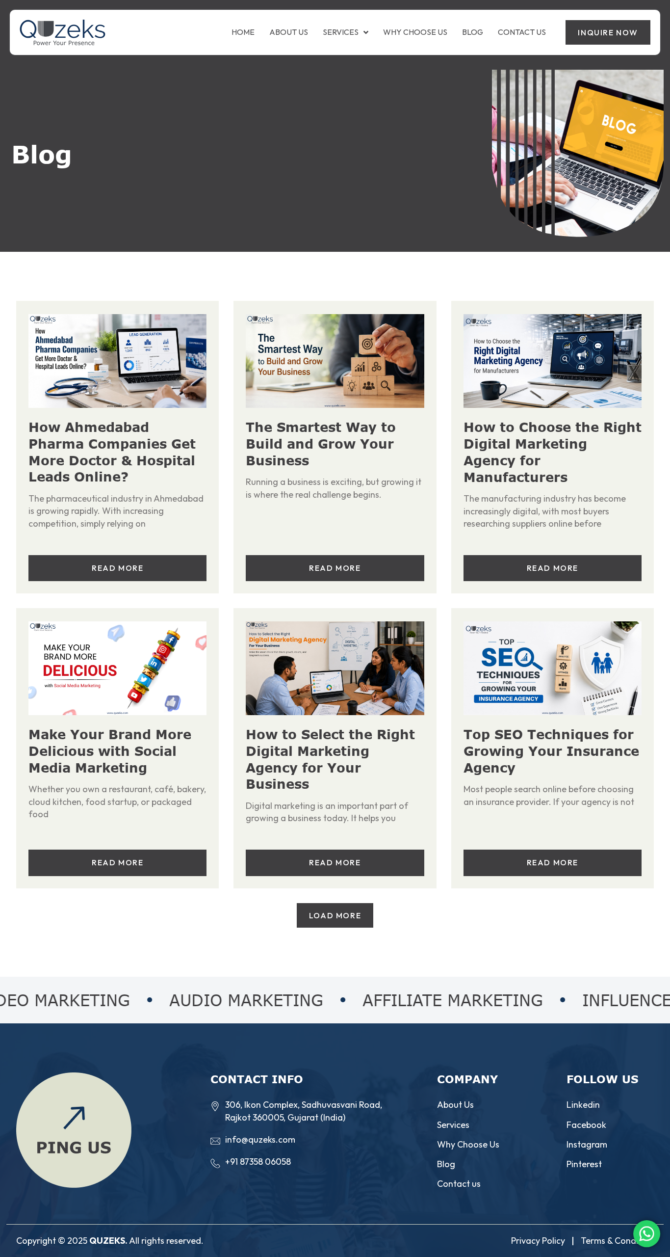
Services (341, 32)
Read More (117, 568)
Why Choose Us (415, 32)
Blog (472, 32)
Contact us (522, 32)
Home (243, 32)
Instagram (587, 1144)
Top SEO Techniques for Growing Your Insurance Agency (551, 750)
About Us (288, 32)
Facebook (586, 1124)
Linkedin (583, 1104)
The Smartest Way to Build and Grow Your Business (321, 443)
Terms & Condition (617, 1240)
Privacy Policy (538, 1240)
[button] (335, 915)
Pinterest (584, 1164)
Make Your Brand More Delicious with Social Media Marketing (109, 750)
